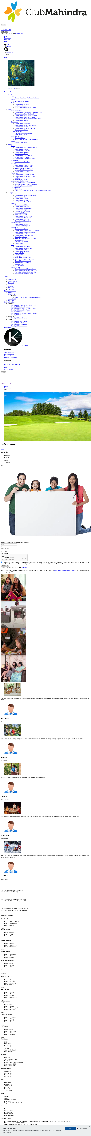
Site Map (6, 1048)
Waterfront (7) (12, 289)
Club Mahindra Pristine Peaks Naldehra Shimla (28, 118)
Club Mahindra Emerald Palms (23, 248)
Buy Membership (9, 354)
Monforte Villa (19, 264)
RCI (5, 1042)
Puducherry (14, 160)
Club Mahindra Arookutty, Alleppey (25, 158)
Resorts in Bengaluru (10, 1031)
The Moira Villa (19, 265)
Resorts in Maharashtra (10, 956)
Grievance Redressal (10, 1050)
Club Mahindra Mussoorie (22, 123)
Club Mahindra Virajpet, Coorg (24, 166)
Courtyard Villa (19, 253)
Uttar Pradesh (15, 136)
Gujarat (13, 194)
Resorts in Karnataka (10, 946)
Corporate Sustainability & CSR (13, 1103)
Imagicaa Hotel (19, 240)
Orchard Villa (19, 254)
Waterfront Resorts (6, 1014)
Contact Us (7, 366)
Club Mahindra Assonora (22, 251)
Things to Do (8, 1085)
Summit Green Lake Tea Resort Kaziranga (27, 98)
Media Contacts (8, 1110)
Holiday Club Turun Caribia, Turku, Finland (23, 305)
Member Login (19, 33)
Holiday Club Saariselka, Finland (20, 310)
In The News (8, 1112)
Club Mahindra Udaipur (21, 205)
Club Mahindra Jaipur (21, 210)
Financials (7, 1057)
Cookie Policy (7, 1132)
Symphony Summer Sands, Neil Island (26, 184)
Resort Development (10, 1115)
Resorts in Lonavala (9, 984)
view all (24, 567)
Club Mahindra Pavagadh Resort (24, 202)
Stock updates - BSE (10, 1064)
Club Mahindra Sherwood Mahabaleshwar (27, 230)
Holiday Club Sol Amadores (19, 326)
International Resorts (10, 291)
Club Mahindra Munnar (21, 149)
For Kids (6, 1087)
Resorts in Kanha (9, 1006)
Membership (7, 1076)
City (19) (10, 284)
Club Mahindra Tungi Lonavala (24, 235)
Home (8, 44)
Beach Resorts (5, 989)
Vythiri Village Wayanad (22, 157)
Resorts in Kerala (9, 943)
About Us (3, 1093)
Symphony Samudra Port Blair (23, 186)
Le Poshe (17, 178)
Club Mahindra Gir (20, 197)
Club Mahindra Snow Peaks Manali (25, 117)
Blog (5, 41)
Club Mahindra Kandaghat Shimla (24, 114)
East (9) (10, 95)
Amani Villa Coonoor (21, 179)
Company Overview (10, 1099)
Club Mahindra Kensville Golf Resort (25, 195)
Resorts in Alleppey (9, 1019)
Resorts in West (5, 951)
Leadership (7, 1101)
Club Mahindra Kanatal (21, 126)
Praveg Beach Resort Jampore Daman (25, 269)
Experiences (7, 38)
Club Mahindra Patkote (21, 130)
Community (7, 1071)
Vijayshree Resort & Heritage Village (25, 168)
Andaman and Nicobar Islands (19, 181)
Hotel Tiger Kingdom (21, 214)
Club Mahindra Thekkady (22, 150)
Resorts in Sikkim (9, 934)
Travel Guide (8, 1090)
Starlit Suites (18, 189)
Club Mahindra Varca (21, 249)
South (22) (11, 144)
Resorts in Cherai (9, 992)
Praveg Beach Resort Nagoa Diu (24, 273)
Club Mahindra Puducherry (22, 162)
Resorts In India (8, 92)
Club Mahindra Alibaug (21, 233)
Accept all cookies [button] (70, 1128)
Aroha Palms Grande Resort (23, 261)
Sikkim (13, 103)
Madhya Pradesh (16, 222)
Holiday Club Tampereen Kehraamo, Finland (24, 313)
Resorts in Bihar (8, 936)
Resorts (6, 36)
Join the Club (4, 565)
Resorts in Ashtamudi (10, 1017)
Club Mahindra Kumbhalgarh (23, 208)
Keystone (7, 39)
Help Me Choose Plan (10, 357)
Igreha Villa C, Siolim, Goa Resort (24, 259)
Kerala (13, 146)
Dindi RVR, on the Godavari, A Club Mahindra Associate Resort (33, 190)
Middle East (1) (12, 299)
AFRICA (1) (11, 300)
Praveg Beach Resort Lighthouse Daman (26, 270)
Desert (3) (10, 286)
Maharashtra (14, 227)
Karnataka (14, 163)
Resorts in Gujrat (9, 957)
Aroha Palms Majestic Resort (23, 257)
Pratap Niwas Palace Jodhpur (23, 221)
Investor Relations (9, 1061)
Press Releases (8, 1109)
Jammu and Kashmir (17, 131)
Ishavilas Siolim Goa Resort (23, 262)
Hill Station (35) (12, 279)
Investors (3, 1054)
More (2, 928)
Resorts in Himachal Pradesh (12, 922)
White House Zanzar (21, 134)
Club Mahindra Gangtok (22, 104)
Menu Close (4, 31)
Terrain (6, 276)
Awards (6, 1096)
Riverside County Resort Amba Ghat (25, 238)
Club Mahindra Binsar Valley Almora (25, 125)
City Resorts (4, 1026)
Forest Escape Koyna (21, 237)
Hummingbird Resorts (21, 213)
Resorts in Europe (9, 965)
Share (2, 449)
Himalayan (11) (12, 281)
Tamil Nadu (14, 173)
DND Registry (8, 1051)
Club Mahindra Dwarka (21, 198)
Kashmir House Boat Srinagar (23, 133)
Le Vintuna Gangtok (20, 106)
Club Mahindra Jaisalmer (22, 206)
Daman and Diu (15, 267)
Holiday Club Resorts (10, 302)
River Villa (18, 256)
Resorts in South (6, 940)
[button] (82, 1128)
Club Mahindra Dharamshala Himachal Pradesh (28, 112)
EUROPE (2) (11, 294)
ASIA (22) (11, 292)
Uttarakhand (14, 122)
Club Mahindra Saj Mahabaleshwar (25, 232)
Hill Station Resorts (6, 977)
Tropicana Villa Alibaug (21, 241)
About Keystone (9, 352)
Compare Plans (8, 356)
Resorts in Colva (9, 995)
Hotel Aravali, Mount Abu (22, 211)
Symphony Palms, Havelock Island (25, 182)
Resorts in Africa (9, 967)
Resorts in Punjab (9, 925)
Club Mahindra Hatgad (21, 229)
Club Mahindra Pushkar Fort (23, 217)
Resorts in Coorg (9, 980)
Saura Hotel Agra (20, 138)
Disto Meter (7, 1043)
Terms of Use (8, 1047)
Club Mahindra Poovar (21, 154)
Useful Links (4, 1039)
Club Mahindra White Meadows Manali (26, 115)
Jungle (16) (11, 287)
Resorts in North (6, 919)
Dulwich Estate (19, 243)
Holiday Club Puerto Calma (19, 324)
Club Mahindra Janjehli (21, 120)
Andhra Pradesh (15, 187)
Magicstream (7, 1073)
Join (6, 30)
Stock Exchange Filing (10, 1059)
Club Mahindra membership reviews (64, 570)
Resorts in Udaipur (9, 1034)
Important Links (6, 1068)
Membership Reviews (10, 1075)
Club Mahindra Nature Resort (23, 216)
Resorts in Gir (8, 1005)
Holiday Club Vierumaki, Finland (20, 315)
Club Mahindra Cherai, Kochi (23, 155)
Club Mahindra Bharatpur (22, 219)
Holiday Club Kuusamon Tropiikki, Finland (23, 308)
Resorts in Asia (8, 963)
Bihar (12, 99)
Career (6, 1098)
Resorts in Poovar (9, 1020)
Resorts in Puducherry (10, 945)
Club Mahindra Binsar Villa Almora (25, 128)
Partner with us (8, 1113)
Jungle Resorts (5, 1001)
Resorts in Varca (8, 994)
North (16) (11, 109)
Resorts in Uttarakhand (10, 923)
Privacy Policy (55, 1130)
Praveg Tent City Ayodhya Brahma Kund (26, 139)
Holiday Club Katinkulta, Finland (20, 307)
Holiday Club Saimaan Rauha (19, 311)
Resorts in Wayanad (9, 1009)
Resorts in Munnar (9, 981)
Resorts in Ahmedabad (10, 1033)
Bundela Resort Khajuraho (22, 225)
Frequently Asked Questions (12, 364)
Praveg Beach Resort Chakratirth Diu (25, 272)
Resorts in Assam (9, 932)
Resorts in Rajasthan (10, 954)
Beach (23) (11, 283)
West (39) (10, 192)
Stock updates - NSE (10, 1065)
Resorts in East (5, 929)
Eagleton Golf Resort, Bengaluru (24, 170)
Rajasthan (14, 203)
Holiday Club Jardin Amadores (20, 323)
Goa (12, 245)
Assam (13, 96)
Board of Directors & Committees (13, 1062)
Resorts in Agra (8, 1029)
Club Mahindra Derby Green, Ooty (25, 176)
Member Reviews (9, 1089)
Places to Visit (8, 1084)
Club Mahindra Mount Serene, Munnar (26, 147)
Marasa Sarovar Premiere (22, 101)
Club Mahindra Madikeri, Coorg (24, 165)
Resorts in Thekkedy (10, 983)
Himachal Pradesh (16, 111)
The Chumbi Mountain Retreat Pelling (25, 107)
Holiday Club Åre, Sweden (19, 318)
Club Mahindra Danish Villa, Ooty (24, 174)
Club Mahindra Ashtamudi (22, 152)
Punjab (13, 141)
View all (12, 89)
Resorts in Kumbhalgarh (11, 1008)
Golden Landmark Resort (22, 171)
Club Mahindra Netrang (21, 200)
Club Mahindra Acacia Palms (23, 246)
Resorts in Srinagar (9, 1022)
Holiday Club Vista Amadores (19, 321)
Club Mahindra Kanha (21, 224)
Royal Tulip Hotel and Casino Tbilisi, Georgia (28, 297)
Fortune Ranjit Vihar (20, 142)
